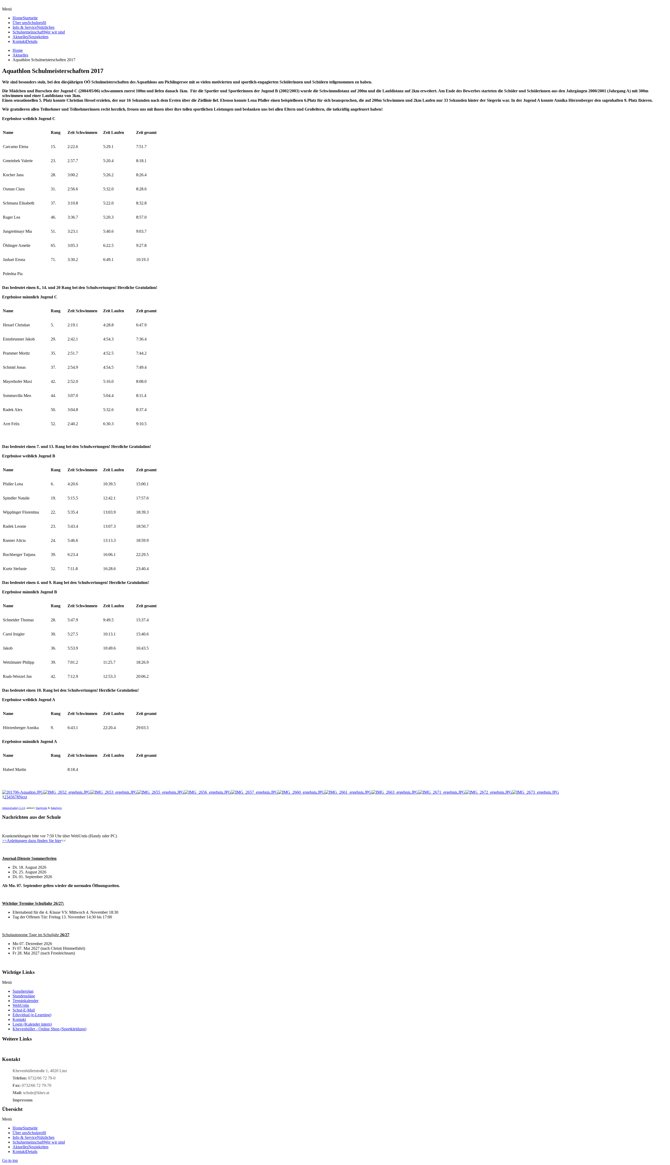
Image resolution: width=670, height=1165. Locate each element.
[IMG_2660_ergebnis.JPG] (301, 792)
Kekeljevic (56, 807)
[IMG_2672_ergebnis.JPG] (488, 792)
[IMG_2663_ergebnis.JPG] (395, 792)
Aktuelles (20, 55)
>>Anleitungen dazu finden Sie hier (31, 840)
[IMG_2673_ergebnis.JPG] (535, 792)
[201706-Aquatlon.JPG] (23, 792)
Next (23, 797)
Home (18, 50)
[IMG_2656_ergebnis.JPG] (207, 792)
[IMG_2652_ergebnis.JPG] (67, 792)
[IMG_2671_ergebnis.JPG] (441, 792)
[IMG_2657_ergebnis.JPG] (254, 792)
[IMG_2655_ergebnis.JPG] (160, 792)
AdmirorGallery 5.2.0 (13, 807)
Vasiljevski (41, 807)
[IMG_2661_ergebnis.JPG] (348, 792)
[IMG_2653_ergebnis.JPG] (114, 792)
